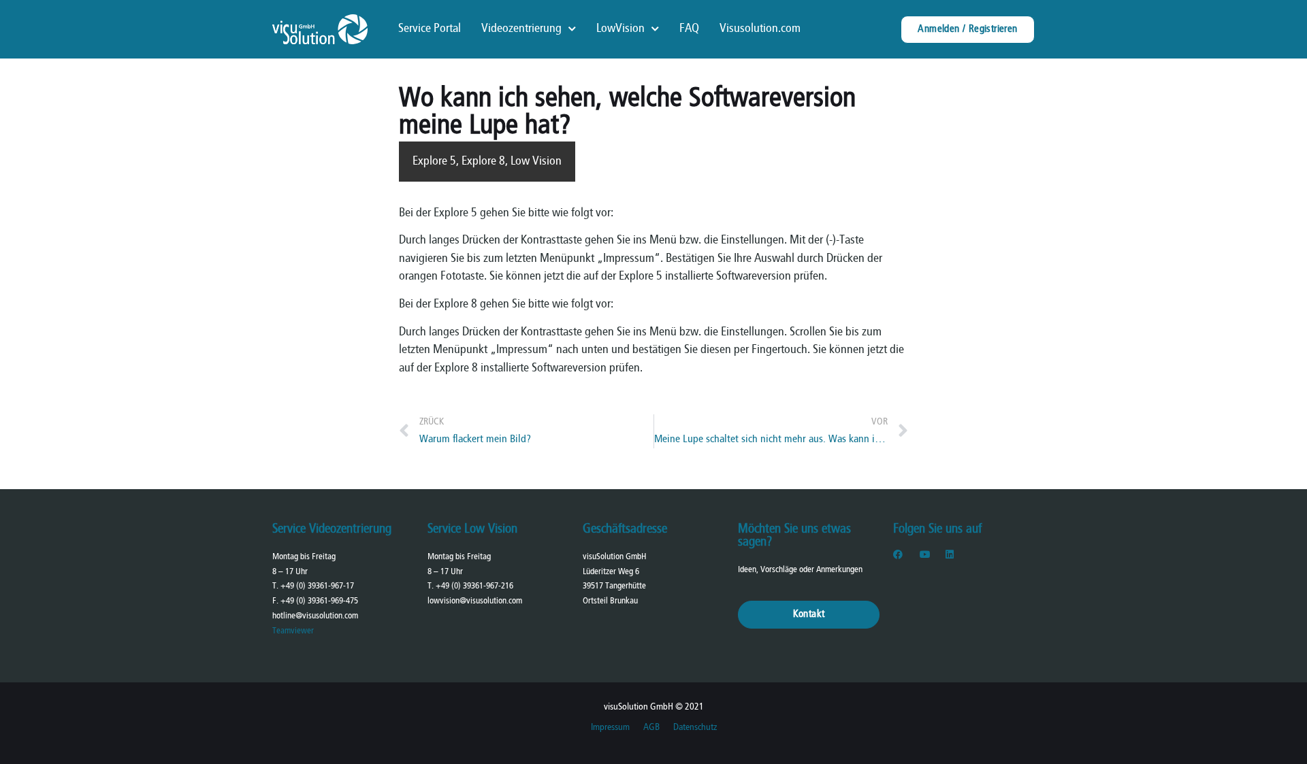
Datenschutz (695, 728)
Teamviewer (293, 631)
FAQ (689, 28)
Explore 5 (434, 161)
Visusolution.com (760, 28)
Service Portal (429, 28)
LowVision (620, 28)
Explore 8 (483, 161)
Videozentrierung (521, 28)
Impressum (610, 728)
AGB (651, 728)
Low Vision (536, 161)
